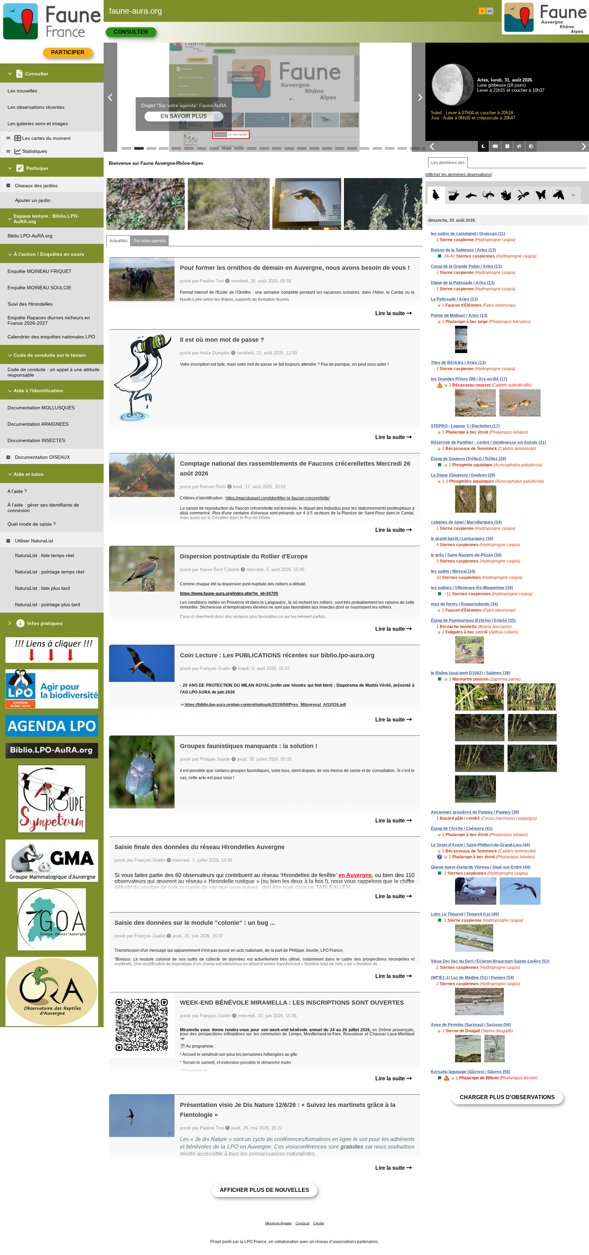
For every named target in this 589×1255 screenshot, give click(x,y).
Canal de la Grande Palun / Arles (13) (466, 266)
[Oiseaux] (436, 195)
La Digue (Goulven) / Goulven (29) (463, 475)
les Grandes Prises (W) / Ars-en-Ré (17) (469, 379)
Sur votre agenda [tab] (150, 240)
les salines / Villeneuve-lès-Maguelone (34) (472, 587)
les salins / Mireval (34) (453, 571)
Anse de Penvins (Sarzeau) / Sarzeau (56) (471, 1024)
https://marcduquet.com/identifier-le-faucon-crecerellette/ (278, 498)
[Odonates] (523, 195)
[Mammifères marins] (471, 195)
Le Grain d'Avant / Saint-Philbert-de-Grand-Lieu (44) (480, 845)
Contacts (302, 1223)
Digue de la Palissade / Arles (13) (463, 282)
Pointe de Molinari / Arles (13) (459, 315)
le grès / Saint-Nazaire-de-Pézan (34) (466, 555)
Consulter (131, 32)
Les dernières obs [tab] (448, 162)
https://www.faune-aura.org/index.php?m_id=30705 (229, 593)
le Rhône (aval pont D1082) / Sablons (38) (470, 673)
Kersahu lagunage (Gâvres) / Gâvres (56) (470, 1071)
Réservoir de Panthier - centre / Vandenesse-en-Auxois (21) (488, 442)
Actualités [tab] (118, 240)
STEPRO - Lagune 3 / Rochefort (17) (465, 426)
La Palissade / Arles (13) (454, 299)
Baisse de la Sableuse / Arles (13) (463, 250)
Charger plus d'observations (507, 1097)
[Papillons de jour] (541, 195)
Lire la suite (390, 313)
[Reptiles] (488, 195)
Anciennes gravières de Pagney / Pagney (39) (475, 812)
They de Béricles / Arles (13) (458, 362)
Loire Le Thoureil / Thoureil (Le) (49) (465, 914)
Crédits (318, 1223)
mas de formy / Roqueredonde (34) (464, 604)
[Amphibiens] (506, 195)
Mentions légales (278, 1223)
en (490, 11)
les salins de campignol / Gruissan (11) (468, 233)
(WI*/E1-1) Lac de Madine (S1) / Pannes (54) (472, 977)
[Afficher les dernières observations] (458, 174)
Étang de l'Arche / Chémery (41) (462, 828)
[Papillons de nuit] (558, 195)
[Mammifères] (454, 195)
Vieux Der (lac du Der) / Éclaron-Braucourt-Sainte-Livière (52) (490, 961)
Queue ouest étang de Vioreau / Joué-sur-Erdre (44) (480, 867)
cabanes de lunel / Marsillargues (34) (466, 522)
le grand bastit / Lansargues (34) (462, 538)
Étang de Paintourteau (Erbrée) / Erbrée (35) (473, 620)
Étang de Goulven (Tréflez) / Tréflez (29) (468, 458)
